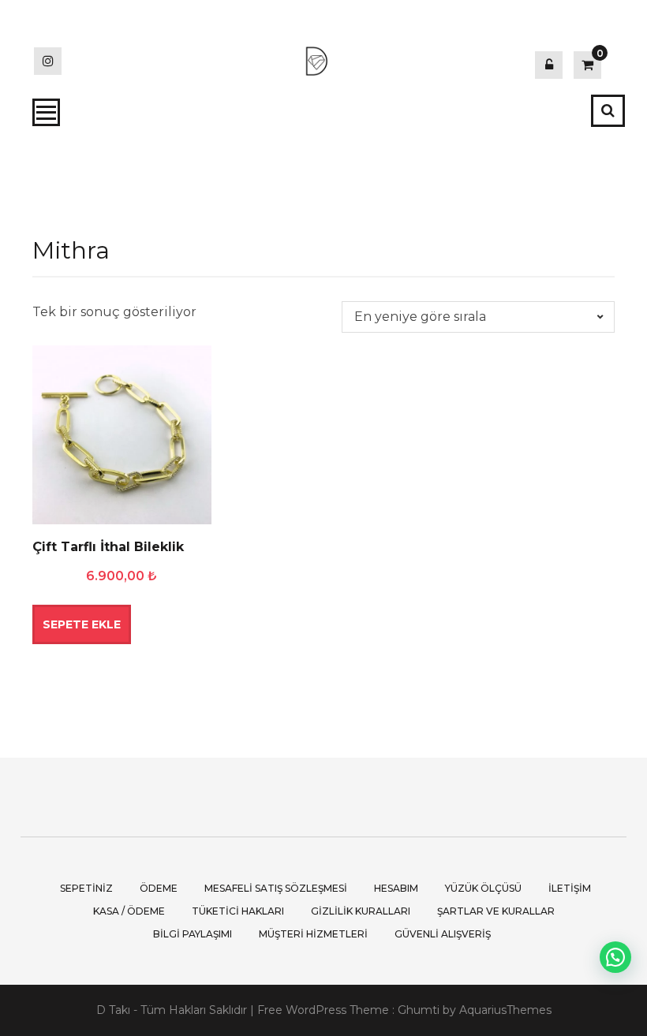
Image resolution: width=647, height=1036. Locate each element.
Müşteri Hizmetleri (313, 934)
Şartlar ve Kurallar (496, 911)
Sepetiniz (86, 888)
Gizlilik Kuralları (360, 911)
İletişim (569, 888)
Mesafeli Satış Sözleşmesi (275, 888)
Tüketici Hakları (238, 911)
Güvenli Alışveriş (443, 934)
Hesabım (396, 888)
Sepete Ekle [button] (82, 624)
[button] (615, 957)
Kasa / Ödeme (129, 911)
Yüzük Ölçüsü (483, 888)
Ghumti (418, 1010)
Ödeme (159, 888)
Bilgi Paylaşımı (192, 934)
